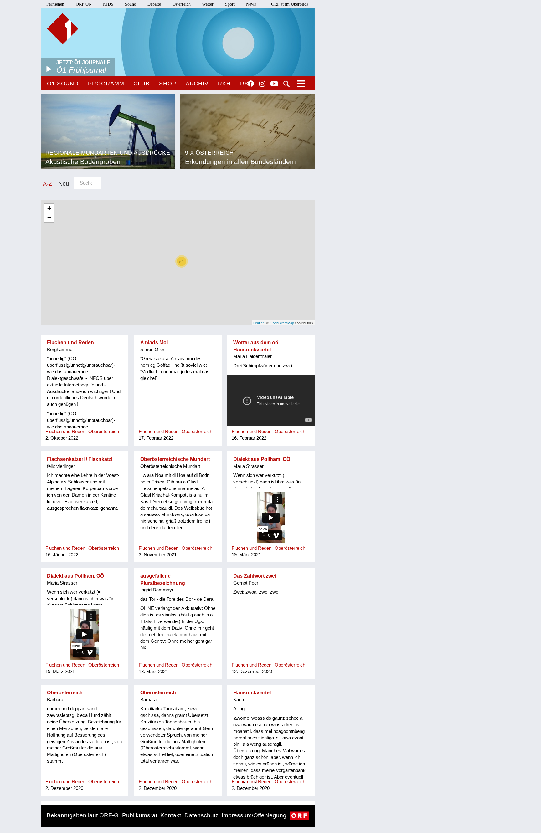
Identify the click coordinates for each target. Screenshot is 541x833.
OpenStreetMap (282, 322)
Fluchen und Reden (70, 342)
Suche (286, 84)
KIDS (108, 4)
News (251, 4)
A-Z (47, 183)
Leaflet (258, 322)
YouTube (274, 84)
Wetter (208, 4)
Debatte (154, 4)
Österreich (182, 4)
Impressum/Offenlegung (254, 815)
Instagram (262, 84)
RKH (224, 83)
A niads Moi (154, 342)
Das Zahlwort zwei (254, 576)
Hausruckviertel (252, 692)
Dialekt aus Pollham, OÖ (261, 459)
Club (141, 83)
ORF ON (84, 4)
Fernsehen (55, 4)
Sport (230, 4)
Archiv (197, 83)
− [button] (49, 218)
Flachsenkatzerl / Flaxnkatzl (79, 459)
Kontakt (170, 815)
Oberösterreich (65, 692)
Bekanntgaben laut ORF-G (83, 815)
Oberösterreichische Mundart (175, 459)
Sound (130, 4)
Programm (106, 83)
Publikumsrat (139, 815)
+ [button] (49, 208)
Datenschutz (201, 815)
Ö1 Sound (63, 83)
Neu (64, 183)
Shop (167, 83)
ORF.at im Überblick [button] (289, 4)
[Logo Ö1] (62, 28)
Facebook (251, 83)
